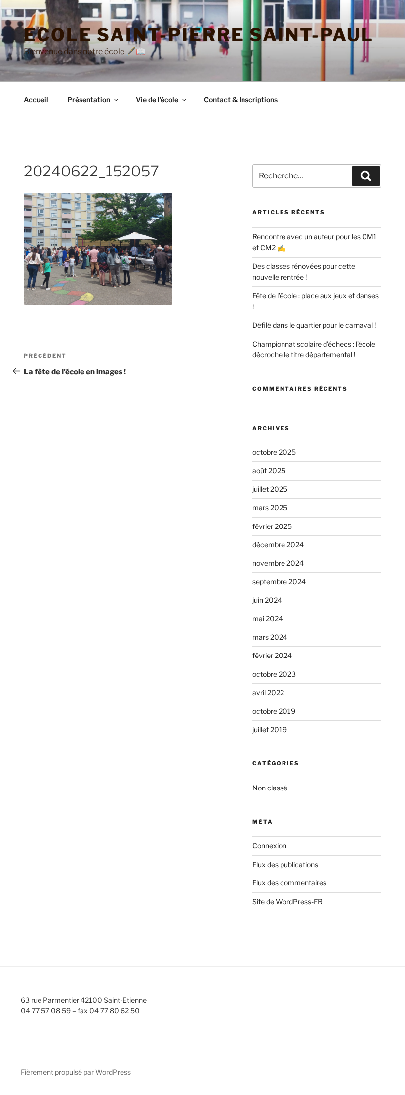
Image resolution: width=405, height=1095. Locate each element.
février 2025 (272, 526)
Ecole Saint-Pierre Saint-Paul (199, 34)
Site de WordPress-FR (287, 901)
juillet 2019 (269, 729)
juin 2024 (267, 600)
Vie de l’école (157, 99)
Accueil (36, 99)
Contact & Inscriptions (241, 99)
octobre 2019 (273, 711)
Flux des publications (285, 864)
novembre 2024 (278, 563)
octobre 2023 (274, 674)
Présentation (88, 99)
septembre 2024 (279, 581)
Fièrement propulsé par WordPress (76, 1072)
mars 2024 (269, 637)
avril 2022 (268, 692)
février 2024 (272, 655)
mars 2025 (269, 507)
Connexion (269, 845)
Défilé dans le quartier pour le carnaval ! (314, 325)
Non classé (269, 788)
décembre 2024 (278, 544)
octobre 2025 (274, 452)
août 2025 (268, 470)
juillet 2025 (269, 489)
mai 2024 (267, 618)
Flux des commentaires (289, 882)
